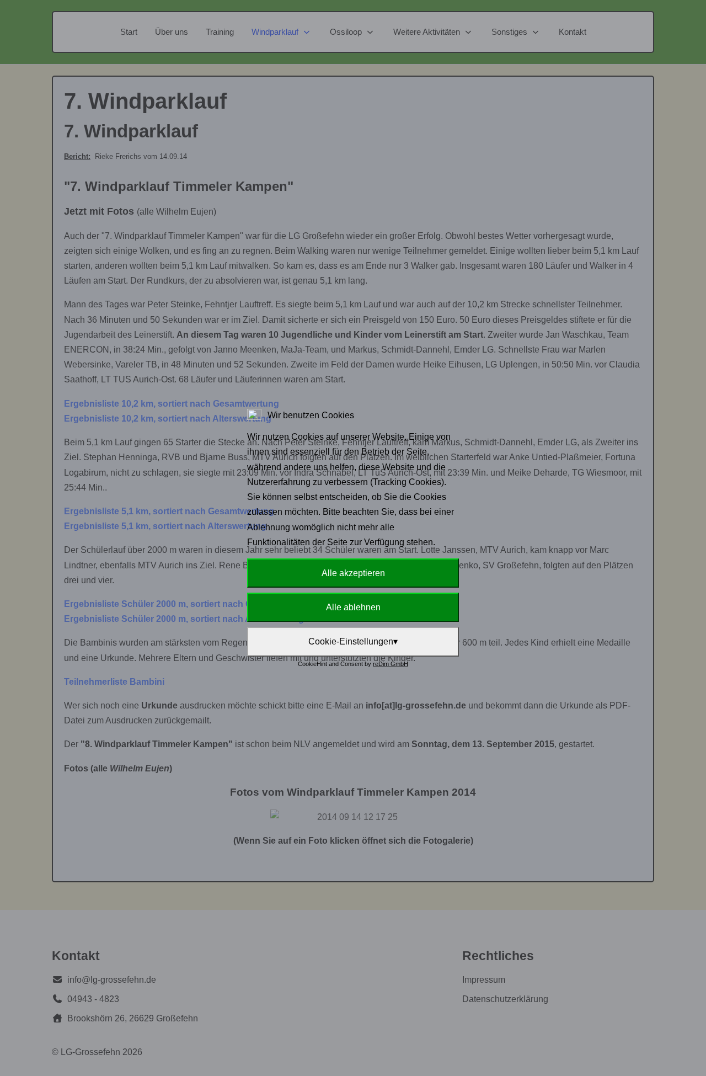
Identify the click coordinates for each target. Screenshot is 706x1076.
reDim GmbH (390, 663)
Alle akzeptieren (353, 573)
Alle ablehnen (353, 607)
